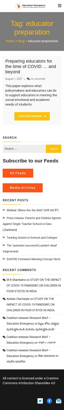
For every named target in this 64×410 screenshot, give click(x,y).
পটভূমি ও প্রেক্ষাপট (46, 342)
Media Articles (23, 188)
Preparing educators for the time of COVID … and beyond (30, 66)
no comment (37, 78)
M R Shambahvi (16, 280)
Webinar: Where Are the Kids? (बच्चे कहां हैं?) (32, 210)
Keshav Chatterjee (18, 299)
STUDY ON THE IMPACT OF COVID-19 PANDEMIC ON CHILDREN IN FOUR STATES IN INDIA (34, 285)
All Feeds (18, 173)
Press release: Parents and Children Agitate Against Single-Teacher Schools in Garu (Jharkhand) (32, 224)
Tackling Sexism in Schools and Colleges (32, 237)
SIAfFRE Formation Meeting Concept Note (33, 259)
